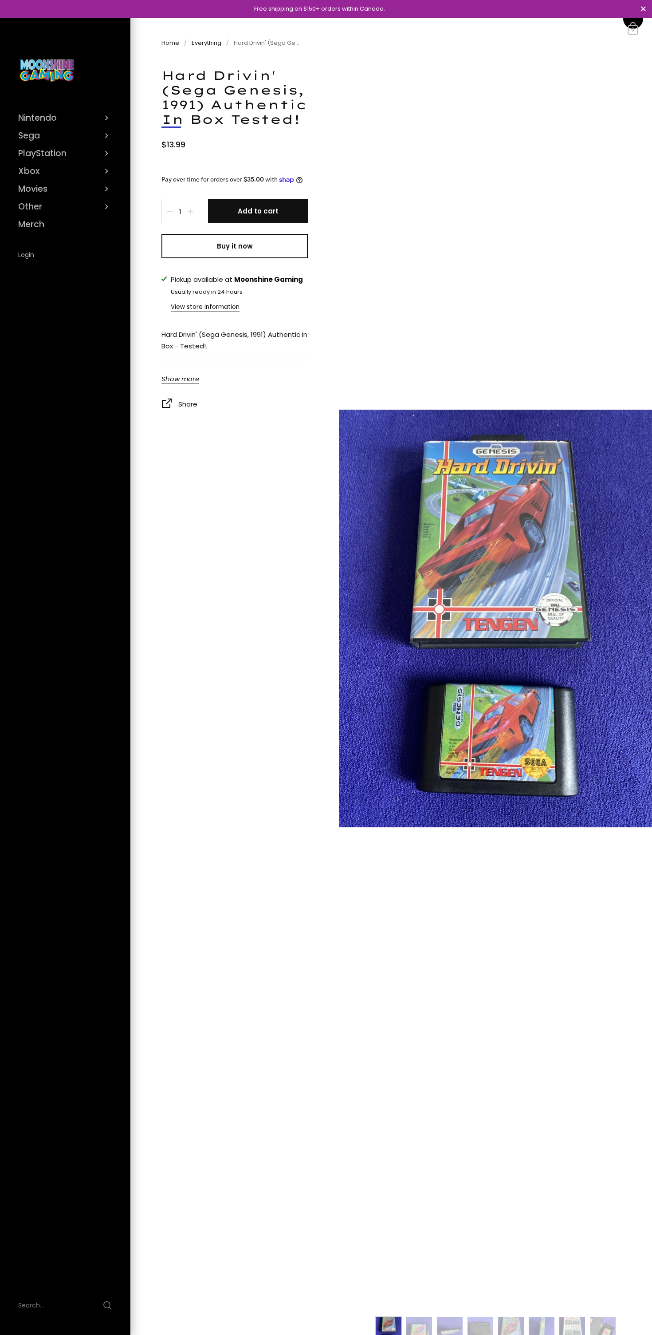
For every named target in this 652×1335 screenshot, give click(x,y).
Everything (206, 43)
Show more (180, 379)
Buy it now (235, 246)
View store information (205, 307)
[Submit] (107, 1305)
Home (170, 43)
